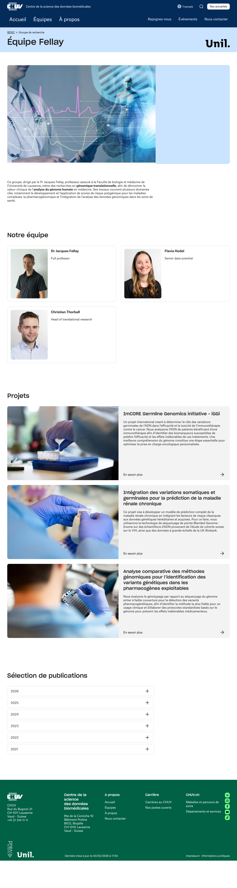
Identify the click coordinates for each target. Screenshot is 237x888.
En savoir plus (133, 474)
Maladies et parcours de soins (202, 804)
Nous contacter (115, 818)
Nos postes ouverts (158, 807)
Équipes (110, 807)
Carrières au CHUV (158, 802)
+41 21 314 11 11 (17, 820)
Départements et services (203, 811)
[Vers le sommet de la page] (230, 881)
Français (188, 6)
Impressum (193, 855)
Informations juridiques (215, 855)
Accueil (110, 802)
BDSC (11, 32)
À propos (111, 813)
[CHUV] (15, 796)
